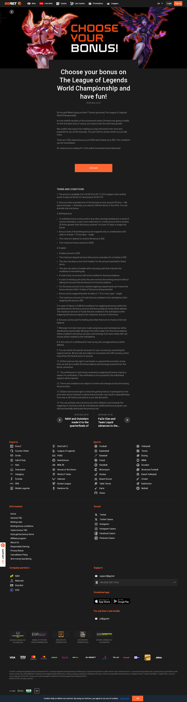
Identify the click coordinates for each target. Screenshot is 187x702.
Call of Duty (20, 460)
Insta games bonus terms (22, 534)
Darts (101, 488)
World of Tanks (64, 474)
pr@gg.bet (104, 618)
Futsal (102, 460)
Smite (18, 455)
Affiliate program (18, 538)
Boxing (144, 455)
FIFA (17, 483)
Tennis (144, 451)
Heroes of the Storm (66, 469)
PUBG (60, 455)
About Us (15, 542)
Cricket (144, 479)
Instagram (104, 524)
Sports (97, 442)
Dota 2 (18, 446)
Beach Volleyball (148, 474)
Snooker (145, 465)
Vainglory (19, 474)
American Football (149, 469)
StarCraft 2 (62, 446)
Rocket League (64, 483)
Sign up (178, 3)
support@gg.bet (107, 576)
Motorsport (104, 469)
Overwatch (20, 469)
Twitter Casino (106, 519)
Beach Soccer (105, 479)
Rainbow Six (63, 488)
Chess (102, 493)
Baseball (103, 455)
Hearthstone (63, 460)
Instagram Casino (108, 529)
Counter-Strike (22, 451)
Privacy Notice (17, 550)
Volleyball (145, 446)
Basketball (104, 451)
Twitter (103, 515)
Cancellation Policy (19, 555)
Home (13, 514)
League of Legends (66, 451)
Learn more (124, 698)
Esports (13, 442)
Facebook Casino (107, 533)
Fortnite (18, 479)
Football (103, 446)
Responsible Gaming (20, 546)
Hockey (102, 474)
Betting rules (16, 522)
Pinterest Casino (107, 538)
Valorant (61, 479)
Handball (103, 465)
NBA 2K (60, 465)
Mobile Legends (22, 488)
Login (169, 3)
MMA (143, 460)
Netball (144, 488)
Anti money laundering (21, 559)
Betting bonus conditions (22, 526)
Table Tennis (105, 483)
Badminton (146, 483)
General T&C (16, 518)
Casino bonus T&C (19, 530)
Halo (17, 465)
